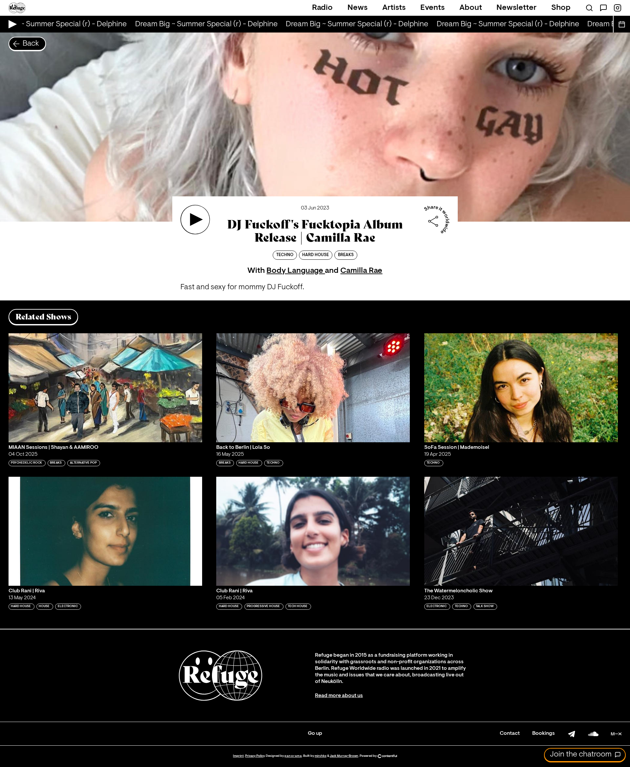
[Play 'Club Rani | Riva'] (105, 531)
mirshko (320, 756)
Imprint (238, 756)
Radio (322, 8)
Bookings (543, 733)
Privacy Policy (254, 756)
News (357, 8)
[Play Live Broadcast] (11, 24)
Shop (561, 8)
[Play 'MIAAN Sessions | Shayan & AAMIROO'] (105, 387)
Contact (510, 733)
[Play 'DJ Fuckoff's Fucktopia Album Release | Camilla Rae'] (195, 219)
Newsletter (516, 8)
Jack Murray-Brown (344, 756)
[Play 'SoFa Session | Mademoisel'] (521, 387)
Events (432, 8)
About (470, 8)
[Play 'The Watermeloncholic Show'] (521, 531)
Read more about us (339, 695)
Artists (394, 8)
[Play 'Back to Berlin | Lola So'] (313, 387)
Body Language (295, 271)
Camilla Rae (361, 271)
